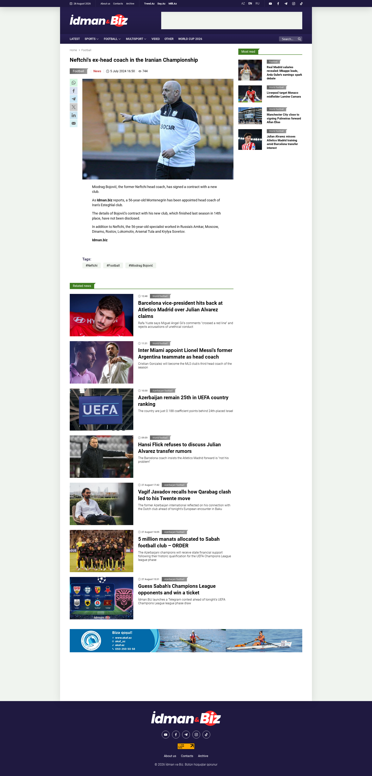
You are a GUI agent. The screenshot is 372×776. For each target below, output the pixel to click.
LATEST (75, 39)
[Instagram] (293, 3)
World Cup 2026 (190, 39)
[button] (74, 83)
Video (156, 39)
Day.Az (161, 3)
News (97, 71)
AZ (243, 3)
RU (257, 3)
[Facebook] (278, 3)
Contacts (118, 3)
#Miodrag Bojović (141, 265)
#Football (113, 265)
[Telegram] (286, 3)
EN (250, 3)
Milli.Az (173, 3)
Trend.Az (149, 3)
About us (105, 3)
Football (78, 71)
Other (168, 39)
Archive (130, 3)
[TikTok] (301, 3)
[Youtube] (270, 3)
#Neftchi (91, 265)
